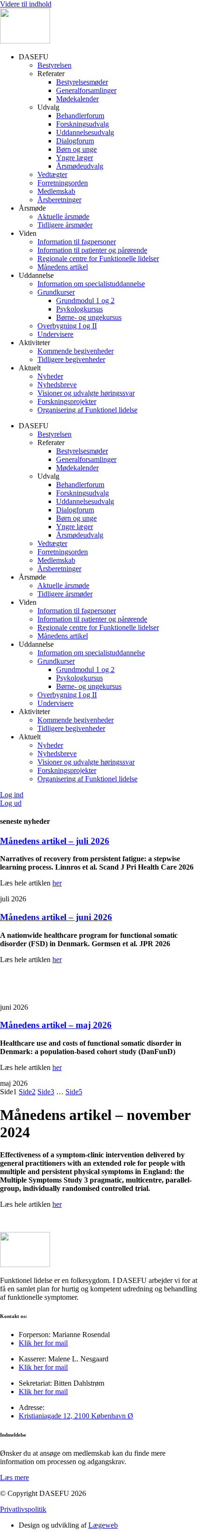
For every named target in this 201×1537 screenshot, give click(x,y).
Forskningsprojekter (66, 401)
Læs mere (14, 1477)
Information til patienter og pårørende (92, 250)
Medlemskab (56, 191)
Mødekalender (77, 99)
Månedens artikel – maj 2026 (56, 1025)
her (57, 883)
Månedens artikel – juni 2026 (56, 917)
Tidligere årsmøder (65, 225)
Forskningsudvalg (82, 124)
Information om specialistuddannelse (91, 284)
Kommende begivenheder (75, 351)
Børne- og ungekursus (89, 317)
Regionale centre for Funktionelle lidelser (98, 258)
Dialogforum (75, 141)
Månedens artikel (62, 267)
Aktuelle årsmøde (63, 216)
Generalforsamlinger (86, 90)
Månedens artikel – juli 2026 (54, 841)
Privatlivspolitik (23, 1509)
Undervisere (55, 334)
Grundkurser (56, 292)
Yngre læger (74, 158)
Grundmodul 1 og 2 (85, 301)
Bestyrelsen (54, 65)
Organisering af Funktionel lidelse (87, 410)
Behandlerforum (80, 116)
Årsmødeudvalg (79, 166)
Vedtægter (52, 174)
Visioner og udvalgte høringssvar (86, 393)
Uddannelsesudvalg (85, 132)
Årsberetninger (59, 200)
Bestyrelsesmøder (82, 82)
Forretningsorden (62, 183)
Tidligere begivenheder (71, 359)
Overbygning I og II (67, 326)
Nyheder (50, 376)
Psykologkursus (79, 309)
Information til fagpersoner (76, 242)
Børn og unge (76, 149)
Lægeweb (103, 1525)
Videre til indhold (25, 4)
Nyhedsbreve (57, 385)
